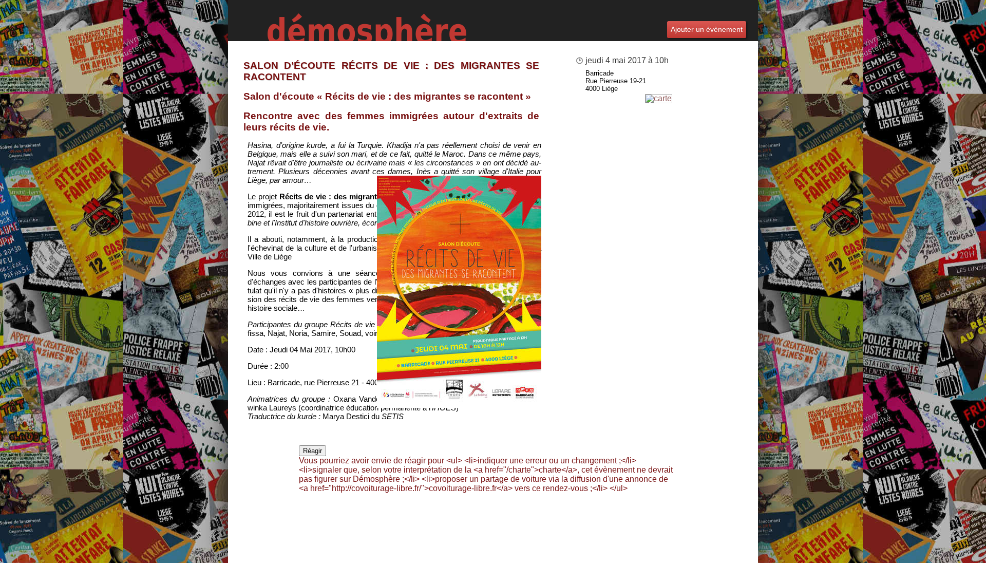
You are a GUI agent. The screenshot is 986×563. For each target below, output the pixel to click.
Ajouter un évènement (707, 29)
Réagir (312, 451)
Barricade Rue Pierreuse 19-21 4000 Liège (615, 80)
